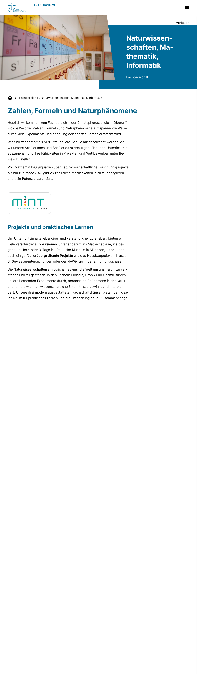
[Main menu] (186, 8)
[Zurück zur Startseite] (10, 97)
